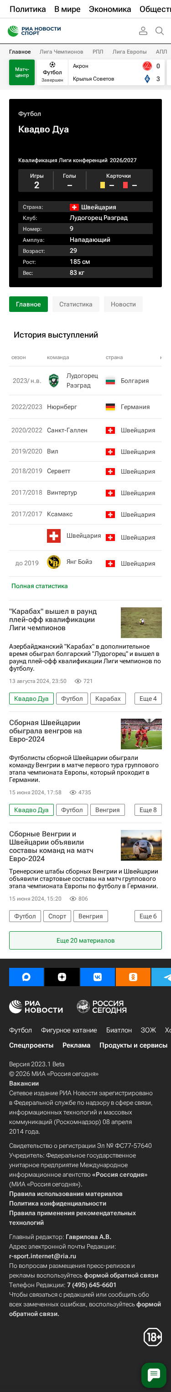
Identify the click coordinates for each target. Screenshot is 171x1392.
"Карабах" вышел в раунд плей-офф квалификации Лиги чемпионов (53, 619)
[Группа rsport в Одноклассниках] (133, 977)
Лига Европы (130, 52)
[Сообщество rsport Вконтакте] (97, 977)
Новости (123, 304)
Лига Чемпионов (61, 52)
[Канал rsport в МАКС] (26, 977)
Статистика (76, 304)
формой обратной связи (121, 1275)
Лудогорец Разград (99, 217)
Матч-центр (22, 72)
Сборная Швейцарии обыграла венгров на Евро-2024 (45, 731)
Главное (20, 52)
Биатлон (119, 1030)
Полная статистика (39, 586)
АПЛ (161, 52)
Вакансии (24, 1083)
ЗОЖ (148, 1030)
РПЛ (98, 52)
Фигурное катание (69, 1030)
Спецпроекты (31, 1045)
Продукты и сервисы (133, 1045)
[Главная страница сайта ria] (10, 31)
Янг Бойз (79, 561)
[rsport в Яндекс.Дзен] (62, 977)
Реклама (76, 1045)
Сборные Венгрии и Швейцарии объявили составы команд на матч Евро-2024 (51, 846)
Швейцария (84, 535)
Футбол (29, 113)
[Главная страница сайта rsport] (54, 31)
